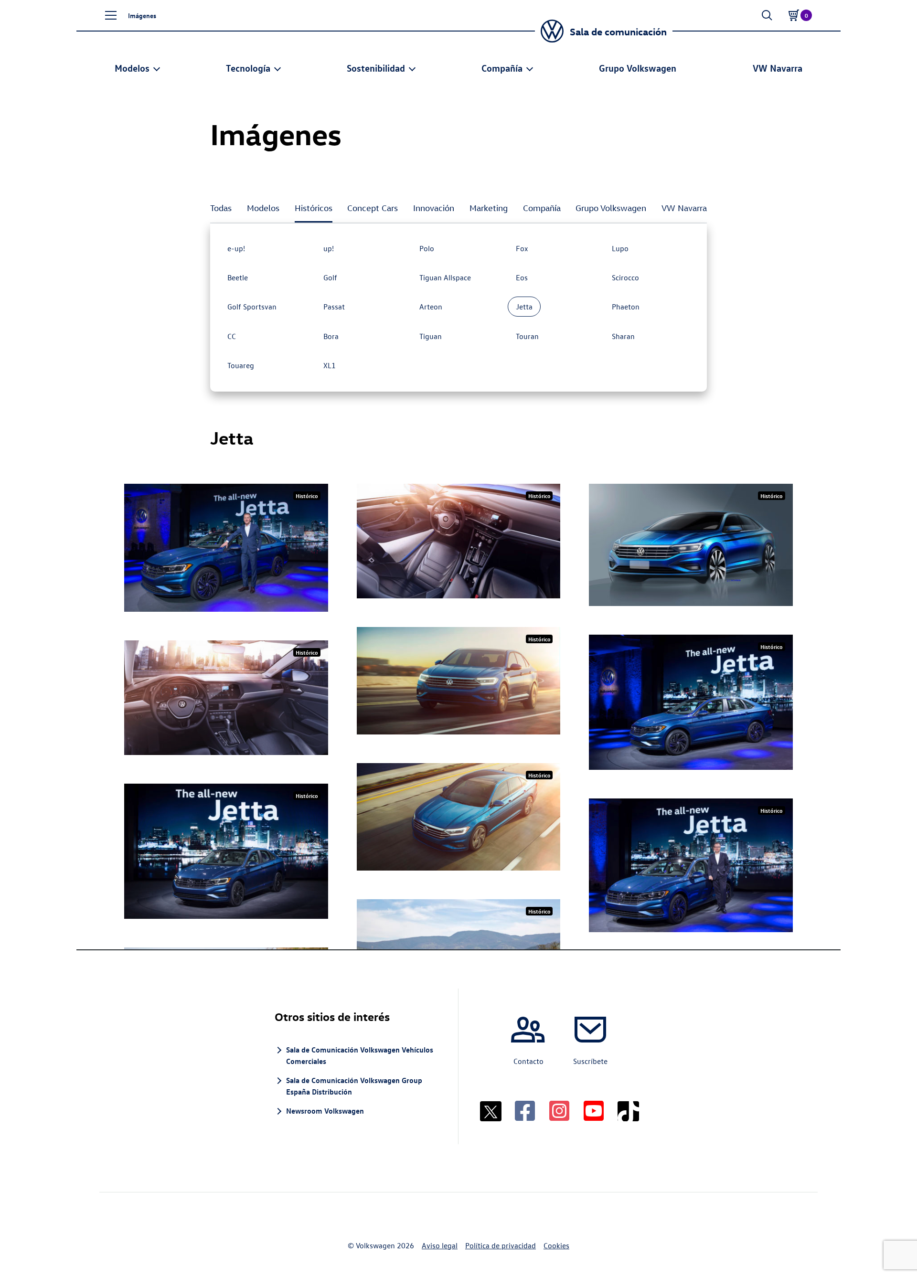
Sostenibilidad (376, 68)
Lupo (620, 248)
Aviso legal (440, 1245)
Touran (527, 336)
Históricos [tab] (313, 208)
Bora (331, 336)
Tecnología (248, 68)
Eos (522, 277)
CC (231, 336)
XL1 (329, 365)
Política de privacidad (500, 1245)
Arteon (430, 306)
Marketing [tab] (488, 208)
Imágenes (142, 15)
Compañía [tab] (542, 208)
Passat (334, 306)
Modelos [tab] (263, 208)
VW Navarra (777, 68)
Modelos (132, 68)
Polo (426, 248)
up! (328, 248)
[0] (794, 15)
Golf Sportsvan (252, 306)
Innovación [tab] (433, 208)
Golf (330, 277)
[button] (111, 15)
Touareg (240, 365)
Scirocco (625, 277)
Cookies (556, 1245)
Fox (522, 248)
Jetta (524, 306)
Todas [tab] (221, 208)
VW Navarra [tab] (684, 208)
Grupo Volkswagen (637, 68)
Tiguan (430, 336)
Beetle (237, 277)
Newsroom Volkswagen (325, 1111)
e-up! (236, 248)
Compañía (501, 68)
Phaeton (626, 306)
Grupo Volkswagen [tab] (611, 208)
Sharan (623, 336)
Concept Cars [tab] (372, 208)
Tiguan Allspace (445, 277)
